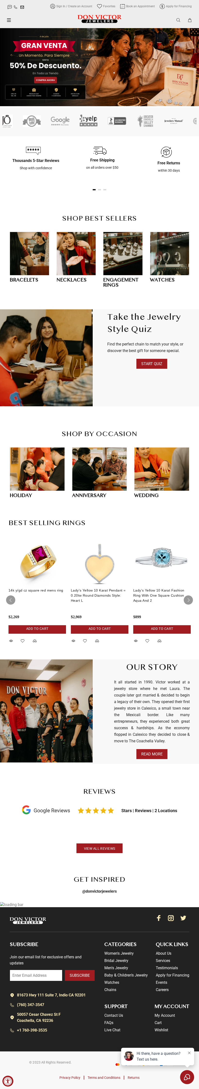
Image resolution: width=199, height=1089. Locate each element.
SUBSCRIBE (80, 975)
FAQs (108, 1022)
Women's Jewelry (119, 953)
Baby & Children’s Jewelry (126, 975)
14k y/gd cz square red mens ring (35, 590)
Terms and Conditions (104, 1078)
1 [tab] (94, 189)
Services (163, 960)
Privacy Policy (69, 1078)
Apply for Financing (172, 975)
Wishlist (161, 1030)
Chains (110, 989)
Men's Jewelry (116, 968)
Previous (10, 600)
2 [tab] (99, 189)
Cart (158, 1022)
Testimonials (167, 968)
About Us (163, 953)
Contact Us (113, 1015)
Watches (111, 982)
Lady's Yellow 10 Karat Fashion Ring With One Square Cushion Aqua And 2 (158, 595)
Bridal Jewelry (116, 960)
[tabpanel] (33, 158)
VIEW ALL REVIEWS (99, 848)
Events (161, 982)
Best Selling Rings (47, 523)
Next (188, 600)
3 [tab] (104, 189)
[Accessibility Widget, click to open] (7, 1081)
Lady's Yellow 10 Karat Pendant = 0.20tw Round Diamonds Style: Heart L (98, 595)
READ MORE (152, 754)
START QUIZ (151, 363)
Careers (162, 989)
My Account (165, 1015)
